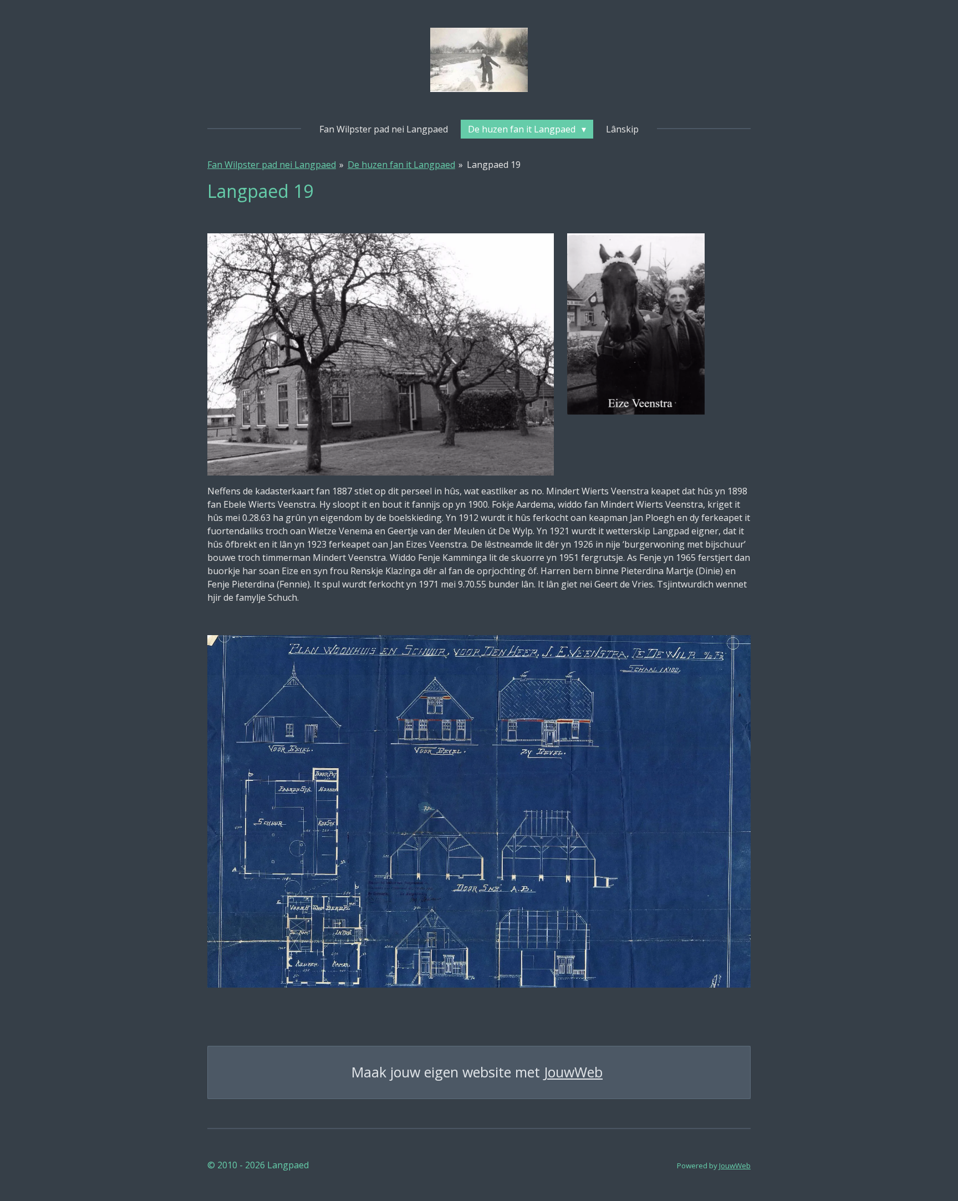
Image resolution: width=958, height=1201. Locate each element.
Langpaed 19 (494, 165)
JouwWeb (573, 1072)
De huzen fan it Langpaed (401, 165)
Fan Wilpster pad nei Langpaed (271, 165)
